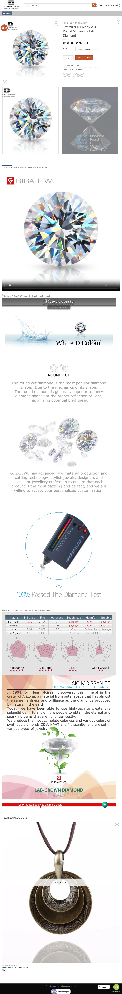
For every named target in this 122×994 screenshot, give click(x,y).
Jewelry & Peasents (78, 23)
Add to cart (84, 58)
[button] (99, 5)
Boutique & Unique (69, 986)
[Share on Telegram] (82, 75)
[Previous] (3, 156)
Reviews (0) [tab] (42, 168)
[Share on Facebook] (65, 75)
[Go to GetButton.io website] (116, 991)
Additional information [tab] (25, 168)
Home (65, 23)
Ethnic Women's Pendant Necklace (15, 968)
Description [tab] (7, 168)
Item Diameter (68, 49)
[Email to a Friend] (74, 75)
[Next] (10, 80)
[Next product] (118, 21)
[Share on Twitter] (69, 75)
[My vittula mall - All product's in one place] (11, 5)
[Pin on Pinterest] (78, 75)
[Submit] (94, 5)
